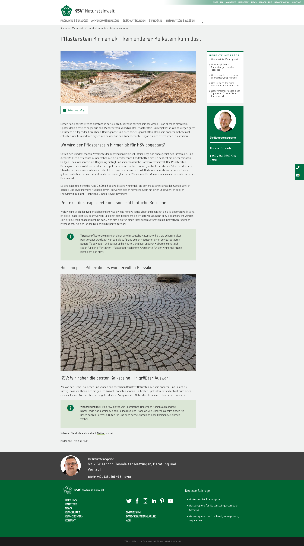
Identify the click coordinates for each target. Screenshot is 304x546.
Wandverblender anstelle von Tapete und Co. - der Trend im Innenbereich (225, 93)
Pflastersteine (75, 110)
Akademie (231, 2)
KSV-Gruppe (265, 2)
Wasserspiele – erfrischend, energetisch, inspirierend (214, 518)
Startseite (65, 28)
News (254, 2)
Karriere (243, 2)
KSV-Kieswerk (281, 2)
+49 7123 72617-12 (109, 476)
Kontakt (296, 2)
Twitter (101, 433)
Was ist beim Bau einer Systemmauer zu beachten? (225, 84)
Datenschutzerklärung (141, 516)
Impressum (133, 512)
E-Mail (128, 476)
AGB (128, 520)
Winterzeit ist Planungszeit (225, 59)
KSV (85, 440)
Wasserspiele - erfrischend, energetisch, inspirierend (225, 76)
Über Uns (218, 2)
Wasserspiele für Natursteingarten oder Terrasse (222, 67)
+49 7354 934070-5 (224, 155)
